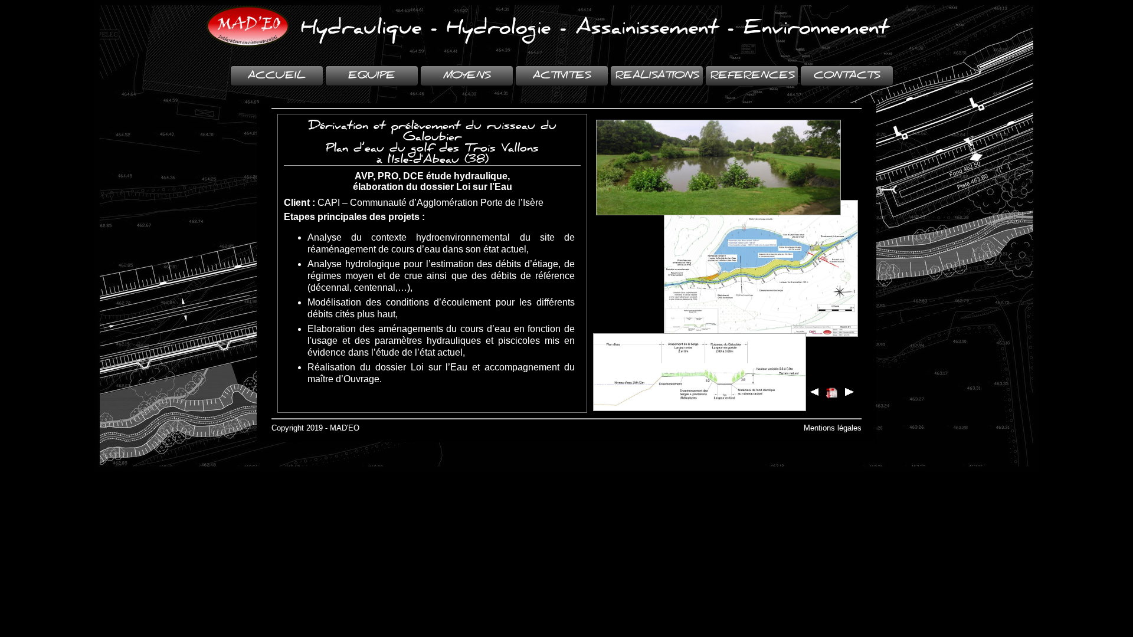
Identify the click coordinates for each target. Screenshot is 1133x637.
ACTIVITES (562, 75)
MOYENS (466, 75)
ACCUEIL (277, 75)
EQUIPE (371, 75)
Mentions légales (833, 427)
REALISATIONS (657, 75)
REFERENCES (752, 75)
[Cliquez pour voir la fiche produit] (832, 393)
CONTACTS (847, 75)
